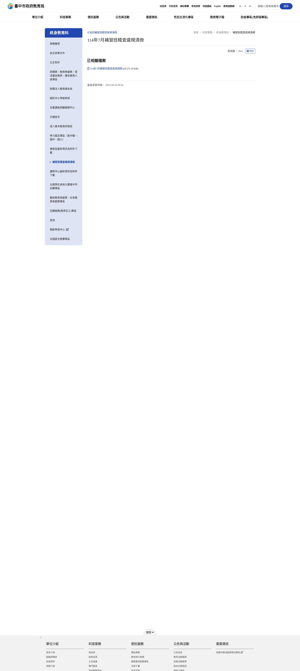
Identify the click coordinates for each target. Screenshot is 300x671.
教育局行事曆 (137, 657)
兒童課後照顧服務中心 (62, 107)
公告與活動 (122, 17)
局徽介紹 (50, 666)
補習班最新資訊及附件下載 (63, 151)
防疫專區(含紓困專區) (254, 17)
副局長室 (93, 657)
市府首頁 (173, 6)
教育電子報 (217, 17)
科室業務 (65, 17)
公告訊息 (178, 652)
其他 (52, 220)
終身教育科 (222, 32)
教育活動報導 (180, 657)
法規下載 (135, 666)
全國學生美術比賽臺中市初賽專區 (63, 186)
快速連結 (207, 6)
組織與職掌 (51, 657)
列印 (251, 51)
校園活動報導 (180, 661)
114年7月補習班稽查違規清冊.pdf (108, 68)
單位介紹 (37, 17)
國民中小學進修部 (60, 98)
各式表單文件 (57, 53)
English (217, 6)
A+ (250, 6)
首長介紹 (50, 652)
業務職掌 (55, 43)
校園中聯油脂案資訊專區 (228, 652)
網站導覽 (184, 6)
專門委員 (93, 666)
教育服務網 (228, 6)
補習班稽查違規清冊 (63, 162)
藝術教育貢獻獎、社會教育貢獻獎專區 (63, 199)
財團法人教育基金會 (61, 88)
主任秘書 (93, 661)
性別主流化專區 (184, 17)
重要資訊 (151, 17)
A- (240, 6)
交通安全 (55, 117)
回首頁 (163, 6)
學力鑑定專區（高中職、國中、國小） (63, 137)
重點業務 (135, 652)
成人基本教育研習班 (61, 126)
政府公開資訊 (180, 666)
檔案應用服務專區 (140, 661)
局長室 (92, 652)
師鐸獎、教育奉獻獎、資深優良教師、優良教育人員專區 (63, 76)
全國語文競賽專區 (60, 239)
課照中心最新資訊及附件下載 (63, 173)
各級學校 (50, 661)
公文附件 (55, 62)
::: (43, 30)
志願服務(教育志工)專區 (63, 210)
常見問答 (195, 6)
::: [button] (41, 637)
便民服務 (93, 17)
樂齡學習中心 (57, 229)
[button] (150, 631)
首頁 (195, 32)
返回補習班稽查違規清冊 (103, 32)
